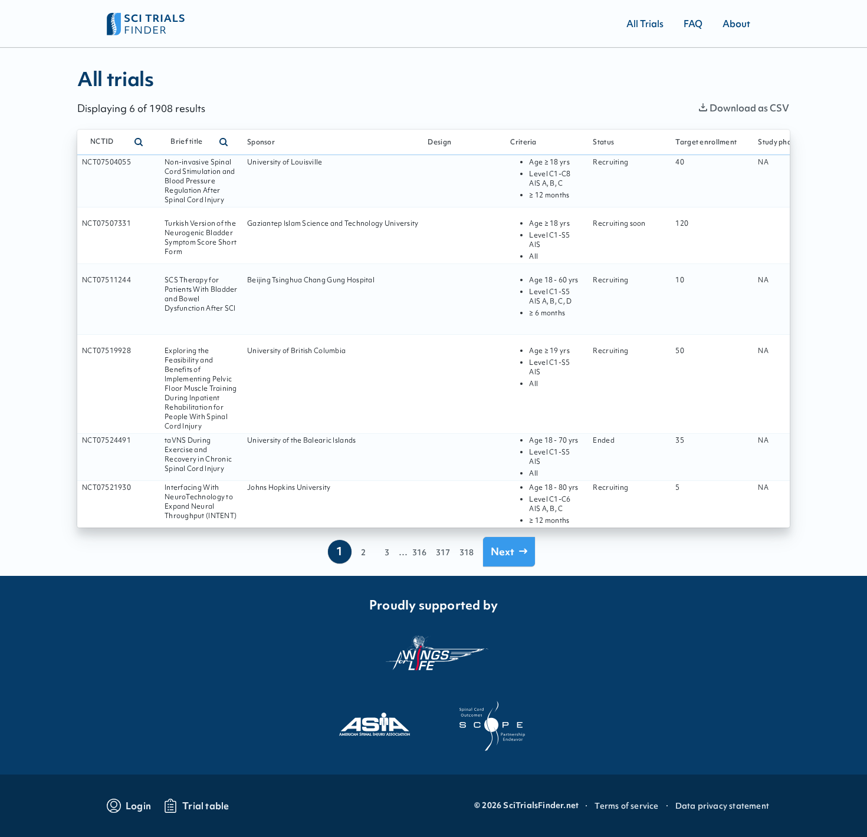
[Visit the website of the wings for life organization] (433, 660)
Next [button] (502, 551)
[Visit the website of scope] (492, 726)
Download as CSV (749, 107)
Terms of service (626, 805)
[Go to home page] (146, 23)
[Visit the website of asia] (375, 726)
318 (466, 552)
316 (419, 552)
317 (443, 552)
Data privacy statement (722, 805)
